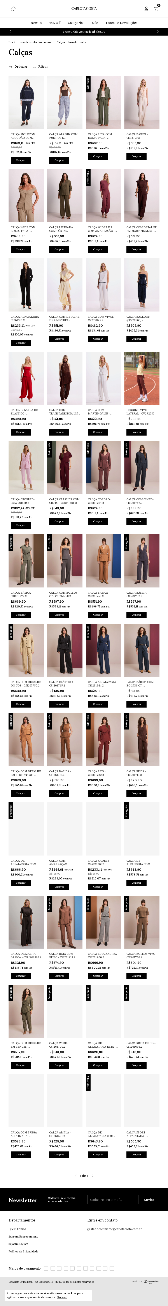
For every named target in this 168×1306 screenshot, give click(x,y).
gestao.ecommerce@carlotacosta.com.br (114, 1229)
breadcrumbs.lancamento (36, 42)
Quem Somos (17, 1229)
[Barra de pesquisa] (13, 9)
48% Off (54, 23)
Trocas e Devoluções (121, 23)
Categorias (76, 23)
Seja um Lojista (18, 1244)
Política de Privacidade (23, 1251)
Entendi (62, 1297)
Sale (95, 23)
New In (36, 23)
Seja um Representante (23, 1236)
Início (12, 42)
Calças (61, 42)
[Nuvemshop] (145, 1283)
